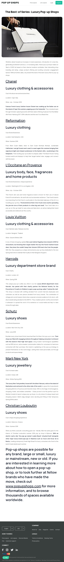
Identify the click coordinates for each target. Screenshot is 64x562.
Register (58, 3)
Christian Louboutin (21, 405)
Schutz (11, 311)
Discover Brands (23, 538)
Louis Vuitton (16, 216)
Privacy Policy (56, 560)
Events (52, 529)
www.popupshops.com (23, 486)
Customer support (11, 541)
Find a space (33, 3)
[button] (8, 528)
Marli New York (17, 358)
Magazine (45, 529)
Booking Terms (48, 538)
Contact (57, 529)
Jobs (40, 529)
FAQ (3, 541)
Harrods (12, 258)
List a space (43, 3)
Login (51, 3)
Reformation (15, 120)
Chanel (11, 81)
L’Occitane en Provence (24, 165)
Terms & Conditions (37, 538)
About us (34, 529)
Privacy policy (35, 541)
